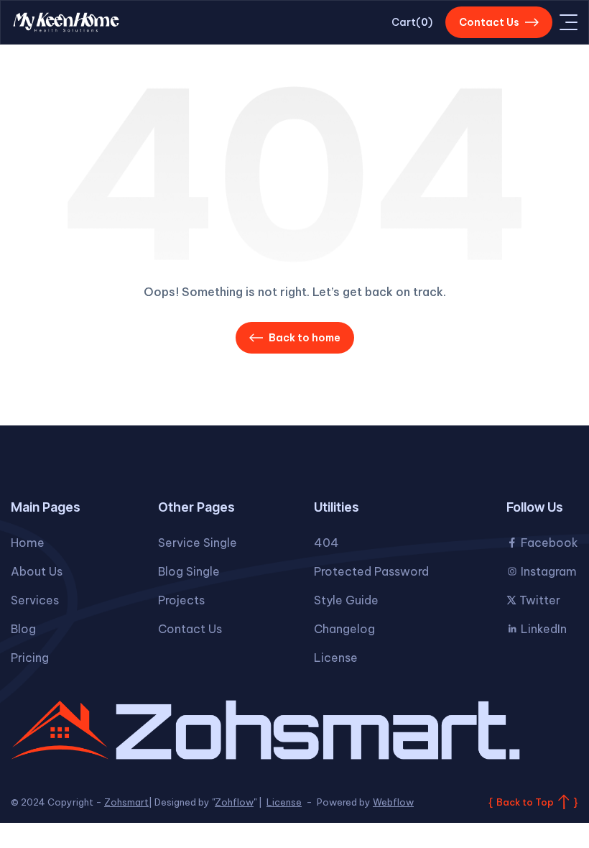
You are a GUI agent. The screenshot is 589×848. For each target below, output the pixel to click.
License (336, 657)
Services (35, 600)
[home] (66, 22)
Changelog (344, 629)
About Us (36, 571)
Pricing (30, 657)
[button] (412, 22)
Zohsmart (126, 802)
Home (28, 542)
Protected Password (371, 571)
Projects (181, 600)
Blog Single (189, 571)
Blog (23, 629)
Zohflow (234, 802)
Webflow (393, 802)
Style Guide (346, 600)
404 (326, 542)
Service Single (197, 542)
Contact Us (190, 629)
